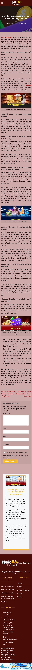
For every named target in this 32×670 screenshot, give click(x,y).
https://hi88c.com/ (7, 650)
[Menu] (2, 3)
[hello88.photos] (16, 3)
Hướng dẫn (16, 13)
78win (3, 655)
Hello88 (28, 85)
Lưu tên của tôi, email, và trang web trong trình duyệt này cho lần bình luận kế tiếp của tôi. (15, 455)
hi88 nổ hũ (9, 648)
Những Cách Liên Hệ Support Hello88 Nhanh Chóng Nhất (23, 394)
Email (5, 436)
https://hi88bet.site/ (7, 653)
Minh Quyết (22, 23)
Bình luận (6, 413)
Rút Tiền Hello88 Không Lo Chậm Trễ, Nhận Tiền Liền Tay (8, 394)
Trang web (6, 444)
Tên (4, 428)
